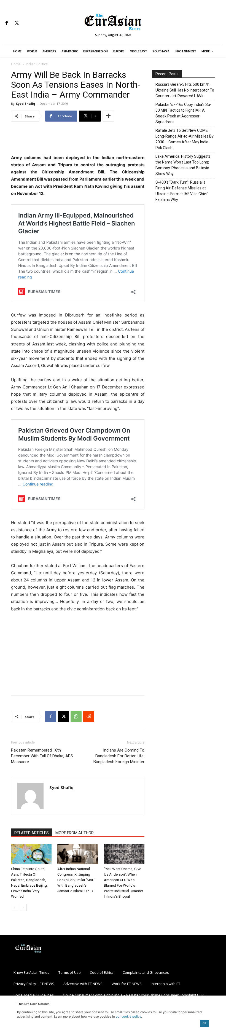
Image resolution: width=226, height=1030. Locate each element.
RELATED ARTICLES (31, 833)
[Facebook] (6, 23)
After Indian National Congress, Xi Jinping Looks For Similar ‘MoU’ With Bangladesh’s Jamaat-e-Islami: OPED (76, 880)
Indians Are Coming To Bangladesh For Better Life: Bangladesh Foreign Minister (118, 756)
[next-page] (23, 907)
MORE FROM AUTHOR (74, 833)
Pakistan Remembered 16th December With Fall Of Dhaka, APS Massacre (42, 756)
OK (204, 1022)
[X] (16, 23)
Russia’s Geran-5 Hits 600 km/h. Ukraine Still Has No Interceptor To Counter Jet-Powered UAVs (184, 90)
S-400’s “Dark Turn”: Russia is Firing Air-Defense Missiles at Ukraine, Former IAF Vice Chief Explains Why (181, 191)
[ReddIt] (88, 716)
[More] (108, 116)
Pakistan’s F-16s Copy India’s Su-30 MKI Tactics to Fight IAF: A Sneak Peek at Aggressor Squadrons (183, 113)
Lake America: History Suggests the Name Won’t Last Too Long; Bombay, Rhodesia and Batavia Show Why (183, 165)
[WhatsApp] (76, 716)
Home (16, 64)
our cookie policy (128, 1016)
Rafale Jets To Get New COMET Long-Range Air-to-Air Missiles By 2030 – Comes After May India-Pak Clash (184, 139)
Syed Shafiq (25, 103)
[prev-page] (14, 907)
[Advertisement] (77, 140)
